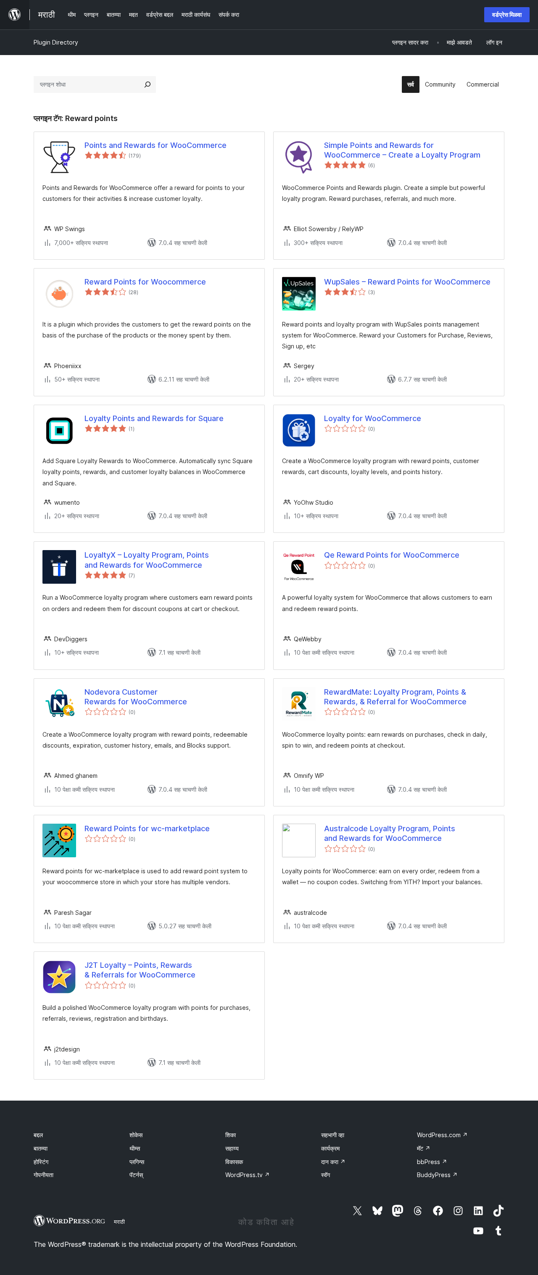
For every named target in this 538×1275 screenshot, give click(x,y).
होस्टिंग (41, 1161)
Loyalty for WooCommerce (372, 418)
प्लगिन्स (136, 1161)
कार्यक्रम (330, 1148)
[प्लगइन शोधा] (147, 84)
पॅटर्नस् (136, 1174)
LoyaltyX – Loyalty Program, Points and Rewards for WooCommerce (146, 560)
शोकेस (135, 1134)
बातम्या (40, 1148)
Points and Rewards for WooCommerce (155, 145)
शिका (230, 1134)
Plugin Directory (56, 42)
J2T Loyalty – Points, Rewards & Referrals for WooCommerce (139, 970)
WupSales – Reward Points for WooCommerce (407, 281)
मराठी (119, 1221)
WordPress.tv (247, 1174)
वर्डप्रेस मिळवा (507, 14)
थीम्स (134, 1148)
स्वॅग (325, 1174)
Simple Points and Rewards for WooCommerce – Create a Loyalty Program (402, 150)
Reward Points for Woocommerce (145, 281)
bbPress (432, 1161)
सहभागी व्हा (332, 1134)
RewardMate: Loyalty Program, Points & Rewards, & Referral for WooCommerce (395, 697)
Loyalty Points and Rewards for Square (154, 418)
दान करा (333, 1161)
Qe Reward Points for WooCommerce (391, 555)
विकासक (234, 1161)
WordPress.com (442, 1134)
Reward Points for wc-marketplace (147, 828)
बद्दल (38, 1134)
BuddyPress (437, 1174)
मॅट (423, 1148)
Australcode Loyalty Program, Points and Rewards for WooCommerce (389, 833)
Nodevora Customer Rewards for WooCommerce (135, 697)
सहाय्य (232, 1148)
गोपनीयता (43, 1174)
